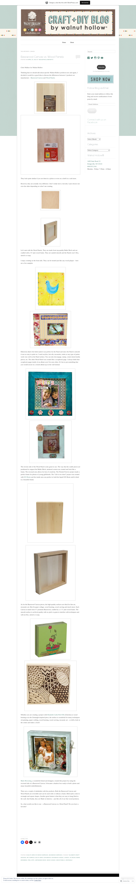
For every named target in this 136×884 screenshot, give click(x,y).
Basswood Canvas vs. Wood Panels (42, 56)
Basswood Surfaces (55, 855)
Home (64, 42)
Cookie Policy (37, 880)
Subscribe (101, 67)
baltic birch (39, 857)
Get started (85, 2)
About (72, 42)
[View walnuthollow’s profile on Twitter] (92, 58)
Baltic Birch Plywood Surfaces (37, 855)
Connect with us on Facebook (96, 121)
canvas (66, 857)
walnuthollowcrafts (46, 59)
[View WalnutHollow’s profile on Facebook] (88, 58)
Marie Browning (26, 781)
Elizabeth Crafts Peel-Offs (55, 715)
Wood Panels (50, 78)
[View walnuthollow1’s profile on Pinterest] (98, 58)
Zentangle (69, 860)
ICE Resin (27, 477)
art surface (31, 857)
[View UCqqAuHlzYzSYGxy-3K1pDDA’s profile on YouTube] (102, 58)
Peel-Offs (31, 860)
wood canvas (51, 860)
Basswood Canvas (37, 78)
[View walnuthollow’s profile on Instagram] (95, 58)
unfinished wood (40, 860)
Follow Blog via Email (97, 88)
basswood (47, 857)
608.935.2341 (92, 166)
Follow (92, 110)
